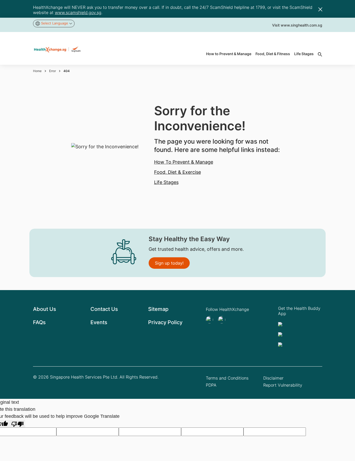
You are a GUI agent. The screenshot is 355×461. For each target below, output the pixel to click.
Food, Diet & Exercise (177, 172)
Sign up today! (169, 263)
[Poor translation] (17, 423)
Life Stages (166, 182)
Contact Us (104, 309)
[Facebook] (223, 319)
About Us (44, 309)
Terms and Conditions (227, 378)
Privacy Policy (165, 322)
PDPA (211, 385)
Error (52, 71)
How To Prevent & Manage (183, 162)
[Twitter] (211, 319)
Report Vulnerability (282, 385)
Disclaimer (273, 378)
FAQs (39, 322)
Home (37, 71)
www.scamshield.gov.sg (78, 12)
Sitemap (158, 309)
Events (98, 322)
